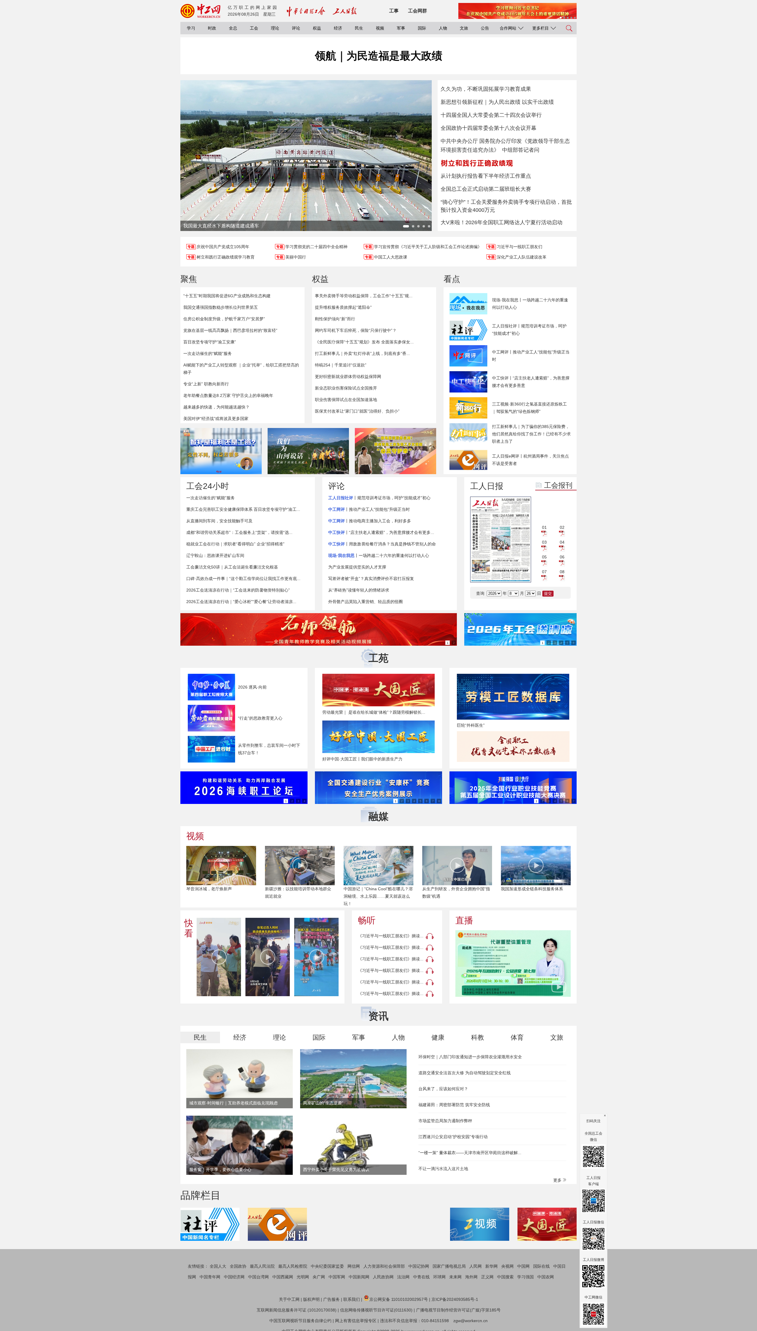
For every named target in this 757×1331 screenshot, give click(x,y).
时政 (212, 28)
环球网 (439, 1277)
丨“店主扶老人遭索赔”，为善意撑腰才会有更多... (381, 532)
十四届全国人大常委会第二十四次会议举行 (491, 115)
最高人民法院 (262, 1266)
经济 (338, 28)
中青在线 (421, 1277)
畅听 (367, 920)
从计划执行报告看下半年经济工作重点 (486, 176)
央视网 (507, 1266)
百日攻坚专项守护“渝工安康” (209, 342)
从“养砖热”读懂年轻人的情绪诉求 (358, 590)
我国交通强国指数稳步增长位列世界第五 (220, 307)
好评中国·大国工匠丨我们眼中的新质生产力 (362, 759)
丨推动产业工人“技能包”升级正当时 (369, 509)
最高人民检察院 (292, 1266)
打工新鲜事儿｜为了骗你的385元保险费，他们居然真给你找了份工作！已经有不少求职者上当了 (531, 434)
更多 (558, 1180)
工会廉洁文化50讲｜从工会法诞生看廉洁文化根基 (232, 567)
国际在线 (541, 1266)
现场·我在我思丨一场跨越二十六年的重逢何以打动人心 (530, 304)
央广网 (319, 1277)
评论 (296, 28)
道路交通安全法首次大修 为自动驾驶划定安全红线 (464, 1072)
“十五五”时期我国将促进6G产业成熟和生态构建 (227, 295)
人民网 (475, 1266)
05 (544, 557)
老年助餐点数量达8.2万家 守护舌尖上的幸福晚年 (228, 395)
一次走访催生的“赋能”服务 (207, 353)
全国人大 (218, 1266)
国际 (422, 28)
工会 (254, 28)
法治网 (403, 1277)
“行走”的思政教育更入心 (260, 718)
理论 (275, 28)
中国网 (523, 1266)
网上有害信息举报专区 (355, 1320)
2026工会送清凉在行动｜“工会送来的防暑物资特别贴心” (238, 590)
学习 (191, 28)
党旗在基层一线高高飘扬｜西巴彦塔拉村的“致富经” (230, 330)
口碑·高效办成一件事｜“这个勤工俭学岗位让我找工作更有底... (243, 578)
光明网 (303, 1277)
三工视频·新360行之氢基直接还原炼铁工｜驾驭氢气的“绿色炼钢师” (529, 408)
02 (562, 527)
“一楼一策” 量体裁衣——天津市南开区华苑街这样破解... (469, 1152)
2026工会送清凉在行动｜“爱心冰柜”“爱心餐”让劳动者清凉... (241, 601)
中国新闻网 (359, 1277)
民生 (359, 28)
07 (544, 571)
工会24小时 (207, 486)
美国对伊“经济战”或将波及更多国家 (215, 418)
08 (562, 571)
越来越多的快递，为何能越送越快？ (216, 407)
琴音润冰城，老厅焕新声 (209, 888)
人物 (443, 28)
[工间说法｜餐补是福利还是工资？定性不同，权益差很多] (221, 451)
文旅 (464, 28)
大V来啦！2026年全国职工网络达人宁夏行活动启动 (501, 222)
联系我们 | (352, 1299)
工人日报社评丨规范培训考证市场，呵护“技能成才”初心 (529, 330)
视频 (380, 28)
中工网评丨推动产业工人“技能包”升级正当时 (531, 356)
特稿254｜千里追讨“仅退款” (340, 365)
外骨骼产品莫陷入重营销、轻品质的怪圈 (365, 601)
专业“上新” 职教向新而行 (206, 384)
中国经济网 (234, 1277)
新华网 (491, 1266)
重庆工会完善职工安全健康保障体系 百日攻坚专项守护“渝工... (243, 509)
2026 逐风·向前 (252, 687)
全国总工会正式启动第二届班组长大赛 (486, 189)
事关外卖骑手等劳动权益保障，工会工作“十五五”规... (364, 295)
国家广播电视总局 (449, 1266)
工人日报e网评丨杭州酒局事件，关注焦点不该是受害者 (530, 460)
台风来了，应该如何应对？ (443, 1088)
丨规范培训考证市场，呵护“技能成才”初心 (379, 497)
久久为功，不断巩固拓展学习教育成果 (486, 89)
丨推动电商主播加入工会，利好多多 (369, 520)
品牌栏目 (200, 1195)
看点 (452, 279)
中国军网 (337, 1277)
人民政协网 (383, 1277)
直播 (464, 920)
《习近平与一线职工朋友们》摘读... (390, 935)
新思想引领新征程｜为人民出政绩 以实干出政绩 (497, 102)
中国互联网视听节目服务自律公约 (300, 1320)
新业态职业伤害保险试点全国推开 (346, 388)
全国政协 (238, 1266)
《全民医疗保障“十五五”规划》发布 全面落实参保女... (364, 342)
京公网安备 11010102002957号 (398, 1299)
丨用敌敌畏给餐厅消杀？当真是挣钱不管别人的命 (382, 544)
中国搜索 (505, 1277)
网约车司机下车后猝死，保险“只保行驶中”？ (356, 330)
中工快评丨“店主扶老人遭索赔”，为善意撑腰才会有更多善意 (531, 382)
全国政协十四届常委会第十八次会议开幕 (488, 128)
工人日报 (486, 486)
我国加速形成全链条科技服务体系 (532, 888)
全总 (233, 28)
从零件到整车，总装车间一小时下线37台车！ (269, 749)
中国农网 (545, 1277)
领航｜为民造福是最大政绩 (378, 56)
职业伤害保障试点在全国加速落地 (346, 399)
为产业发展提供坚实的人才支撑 (357, 567)
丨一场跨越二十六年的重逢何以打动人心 (378, 555)
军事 (401, 28)
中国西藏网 (282, 1277)
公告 (485, 28)
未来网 (455, 1277)
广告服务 (331, 1299)
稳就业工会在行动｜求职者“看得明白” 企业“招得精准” (235, 544)
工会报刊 (558, 485)
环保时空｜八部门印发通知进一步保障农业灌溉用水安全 (470, 1056)
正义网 (487, 1277)
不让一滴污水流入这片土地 (443, 1168)
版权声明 (311, 1299)
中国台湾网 (258, 1277)
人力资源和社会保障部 (384, 1266)
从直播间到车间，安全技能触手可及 (219, 520)
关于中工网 (289, 1299)
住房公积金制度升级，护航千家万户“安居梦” (224, 318)
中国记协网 (418, 1266)
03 (544, 542)
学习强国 (525, 1277)
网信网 (353, 1266)
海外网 (471, 1277)
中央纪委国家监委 (327, 1266)
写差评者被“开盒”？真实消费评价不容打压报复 (371, 578)
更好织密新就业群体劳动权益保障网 (348, 376)
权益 (317, 28)
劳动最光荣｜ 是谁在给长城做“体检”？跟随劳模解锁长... (373, 712)
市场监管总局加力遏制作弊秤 (445, 1120)
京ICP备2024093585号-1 (454, 1299)
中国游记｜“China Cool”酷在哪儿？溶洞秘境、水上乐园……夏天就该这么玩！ (378, 896)
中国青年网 (210, 1277)
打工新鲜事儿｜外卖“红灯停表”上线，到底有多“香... (362, 353)
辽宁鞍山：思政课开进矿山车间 (215, 555)
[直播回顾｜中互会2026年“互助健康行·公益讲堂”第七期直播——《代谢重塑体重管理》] (513, 963)
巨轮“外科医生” (471, 725)
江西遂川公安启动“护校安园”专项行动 (453, 1136)
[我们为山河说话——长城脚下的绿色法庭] (308, 451)
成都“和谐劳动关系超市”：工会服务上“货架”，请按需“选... (239, 532)
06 (562, 557)
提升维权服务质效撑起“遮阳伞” (343, 307)
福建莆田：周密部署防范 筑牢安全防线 (454, 1104)
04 (562, 542)
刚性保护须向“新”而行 (335, 318)
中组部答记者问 (520, 150)
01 (544, 527)
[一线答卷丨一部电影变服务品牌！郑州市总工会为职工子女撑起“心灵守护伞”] (395, 451)
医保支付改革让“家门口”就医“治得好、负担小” (357, 411)
